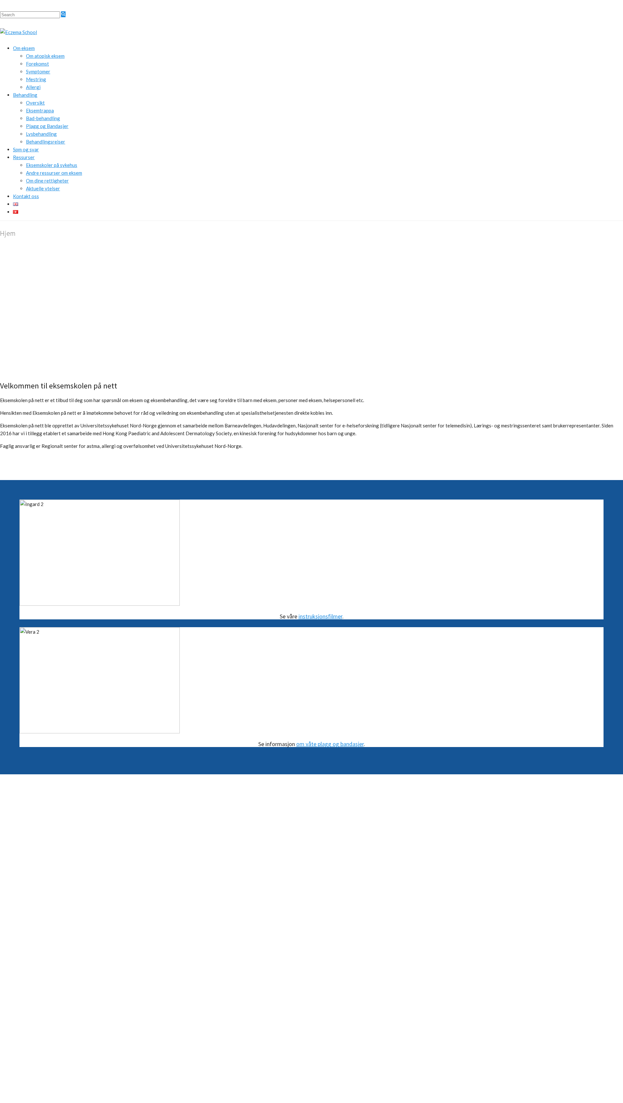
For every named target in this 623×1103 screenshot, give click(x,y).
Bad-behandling (43, 118)
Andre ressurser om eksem (54, 173)
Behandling (25, 95)
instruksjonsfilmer (320, 616)
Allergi (33, 87)
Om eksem (24, 48)
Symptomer (38, 71)
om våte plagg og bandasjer (330, 744)
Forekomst (37, 64)
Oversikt (35, 103)
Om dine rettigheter (47, 181)
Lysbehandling (41, 134)
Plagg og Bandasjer (47, 126)
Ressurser (24, 157)
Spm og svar (26, 149)
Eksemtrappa (40, 110)
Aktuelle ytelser (43, 188)
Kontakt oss (26, 196)
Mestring (36, 79)
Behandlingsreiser (45, 142)
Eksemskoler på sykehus (51, 165)
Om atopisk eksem (45, 56)
